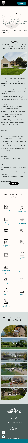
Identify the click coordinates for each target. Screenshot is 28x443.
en (3, 432)
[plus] (3, 436)
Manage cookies (14, 429)
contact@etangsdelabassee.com (14, 422)
